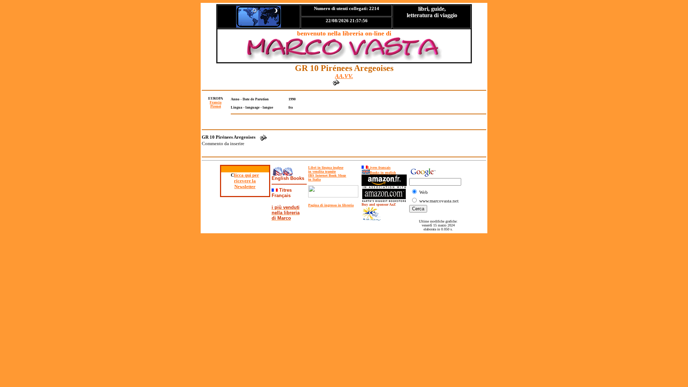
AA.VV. (344, 76)
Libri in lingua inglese (325, 167)
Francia (215, 102)
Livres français (379, 167)
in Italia (314, 179)
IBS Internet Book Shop (327, 175)
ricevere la (245, 180)
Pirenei (215, 106)
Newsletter (244, 186)
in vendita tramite (322, 171)
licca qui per (246, 175)
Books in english (383, 173)
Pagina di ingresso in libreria (331, 205)
